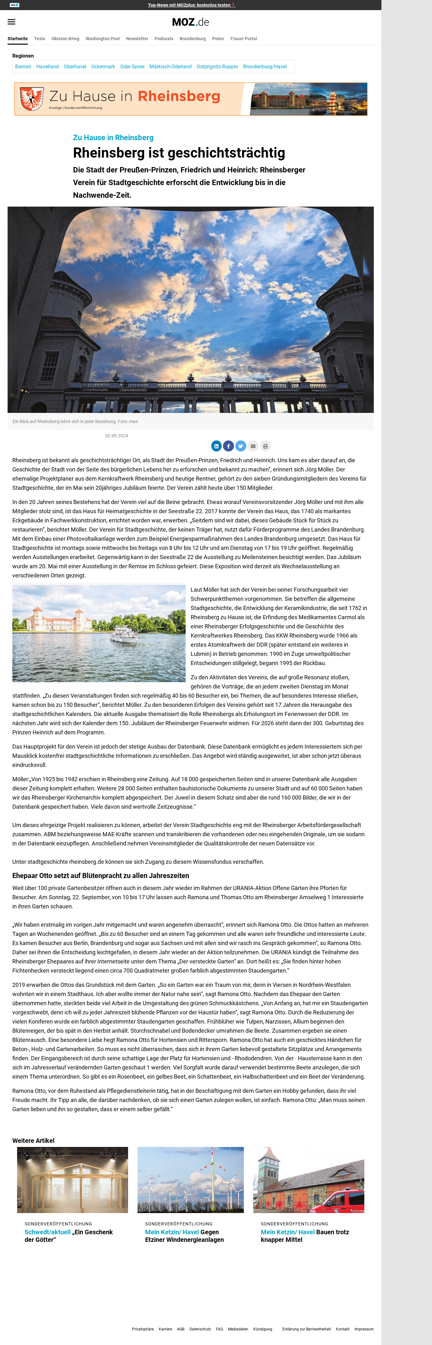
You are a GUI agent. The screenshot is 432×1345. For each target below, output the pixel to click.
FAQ (219, 1329)
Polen (218, 38)
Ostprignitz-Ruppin (217, 67)
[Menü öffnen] (11, 22)
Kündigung (262, 1329)
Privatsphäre (143, 1329)
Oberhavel (75, 67)
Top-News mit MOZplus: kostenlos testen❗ (192, 5)
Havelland (47, 67)
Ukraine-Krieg (65, 38)
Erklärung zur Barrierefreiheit (306, 1329)
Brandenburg (193, 38)
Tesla (39, 38)
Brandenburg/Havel (265, 67)
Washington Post (103, 38)
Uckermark (103, 67)
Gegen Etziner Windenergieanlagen (184, 1235)
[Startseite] (191, 21)
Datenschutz (200, 1329)
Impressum (364, 1329)
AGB (180, 1329)
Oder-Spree (132, 67)
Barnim (23, 67)
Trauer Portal (243, 38)
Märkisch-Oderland (171, 67)
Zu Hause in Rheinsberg (113, 137)
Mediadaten (238, 1329)
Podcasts (164, 38)
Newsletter (137, 38)
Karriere (165, 1329)
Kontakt (342, 1329)
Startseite (18, 38)
